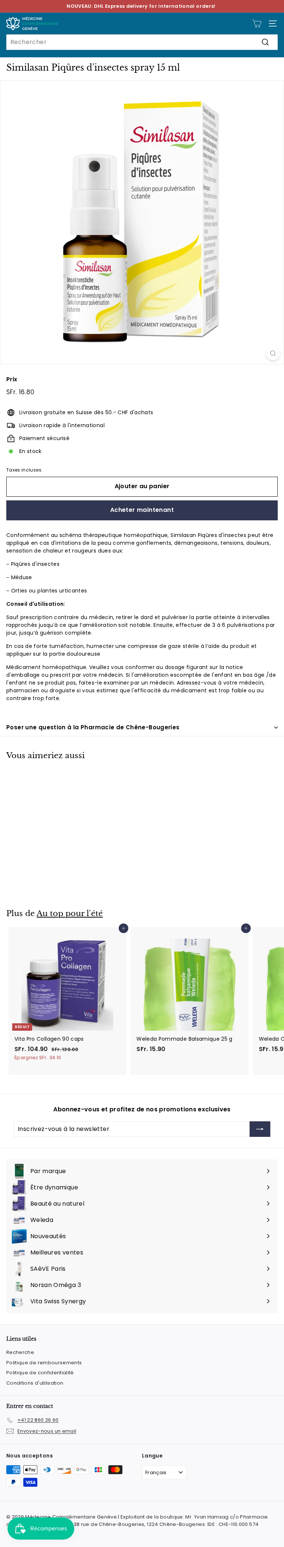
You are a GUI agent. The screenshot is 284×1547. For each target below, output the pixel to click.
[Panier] (257, 23)
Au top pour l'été (70, 913)
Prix (11, 379)
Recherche (20, 1352)
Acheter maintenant (142, 510)
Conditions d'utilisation (34, 1382)
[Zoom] (273, 353)
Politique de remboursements (44, 1362)
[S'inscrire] (260, 1129)
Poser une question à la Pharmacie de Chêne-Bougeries (93, 727)
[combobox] (142, 42)
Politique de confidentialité (40, 1372)
